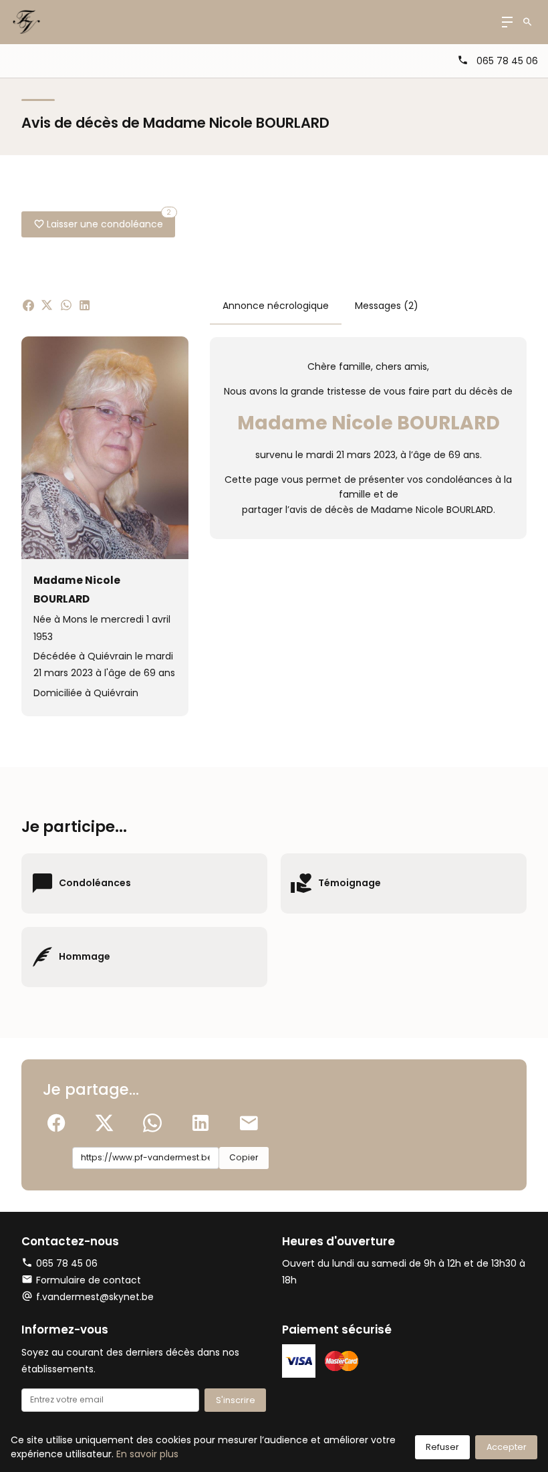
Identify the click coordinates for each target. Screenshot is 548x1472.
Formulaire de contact (88, 1280)
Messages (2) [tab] (386, 305)
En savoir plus (147, 1454)
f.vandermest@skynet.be (95, 1296)
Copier (243, 1157)
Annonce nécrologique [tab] (276, 305)
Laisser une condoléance (109, 221)
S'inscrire (235, 1400)
